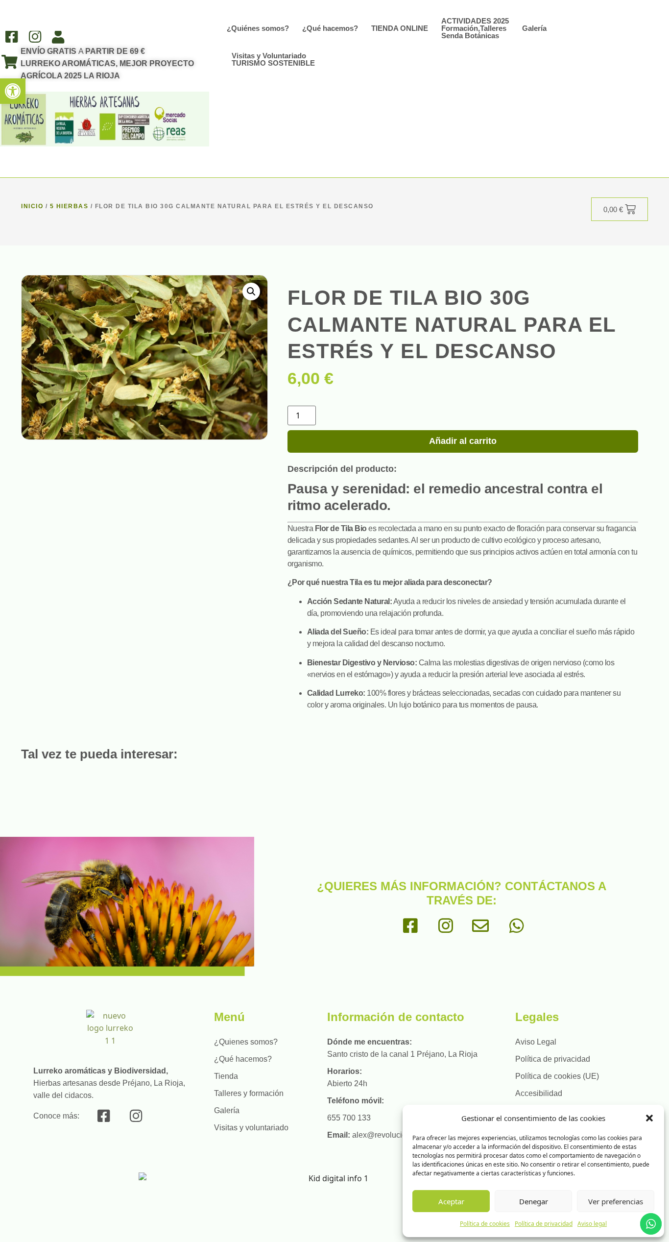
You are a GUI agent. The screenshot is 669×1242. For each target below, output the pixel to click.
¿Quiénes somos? (258, 28)
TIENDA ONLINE (399, 28)
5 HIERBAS (69, 206)
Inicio (32, 206)
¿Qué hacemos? (330, 28)
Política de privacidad (544, 1223)
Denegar (533, 1201)
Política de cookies (485, 1223)
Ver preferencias (615, 1201)
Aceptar (451, 1201)
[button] (12, 91)
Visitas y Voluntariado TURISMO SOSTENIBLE (273, 59)
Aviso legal (592, 1223)
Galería (534, 28)
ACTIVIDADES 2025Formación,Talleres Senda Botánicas (475, 28)
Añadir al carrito (463, 441)
